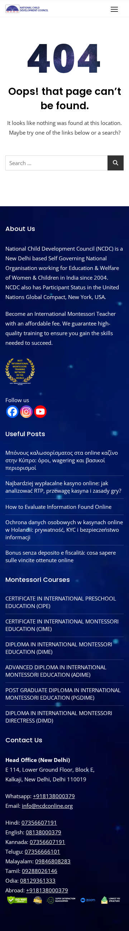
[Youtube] (40, 411)
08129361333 (38, 880)
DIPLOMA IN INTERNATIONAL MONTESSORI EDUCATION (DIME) (58, 648)
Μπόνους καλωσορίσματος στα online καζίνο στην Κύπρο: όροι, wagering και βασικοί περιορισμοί (61, 460)
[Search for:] (64, 162)
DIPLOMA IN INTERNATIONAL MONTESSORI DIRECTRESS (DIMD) (58, 716)
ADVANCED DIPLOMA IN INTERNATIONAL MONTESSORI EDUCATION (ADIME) (55, 671)
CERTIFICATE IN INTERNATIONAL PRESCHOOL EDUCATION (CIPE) (60, 602)
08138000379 (43, 832)
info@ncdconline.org (47, 805)
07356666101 (42, 851)
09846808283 (53, 861)
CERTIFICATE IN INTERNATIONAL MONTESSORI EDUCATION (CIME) (62, 625)
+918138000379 (54, 796)
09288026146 (39, 870)
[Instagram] (26, 411)
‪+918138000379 (47, 890)
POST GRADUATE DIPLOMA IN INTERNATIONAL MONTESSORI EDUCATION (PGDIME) (63, 693)
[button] (116, 9)
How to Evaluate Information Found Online (58, 506)
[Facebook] (12, 411)
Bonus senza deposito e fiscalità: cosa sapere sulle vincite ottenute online (60, 556)
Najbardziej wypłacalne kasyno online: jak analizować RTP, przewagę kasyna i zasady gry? (63, 486)
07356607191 (39, 822)
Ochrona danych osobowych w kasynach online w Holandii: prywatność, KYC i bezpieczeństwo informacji (64, 529)
